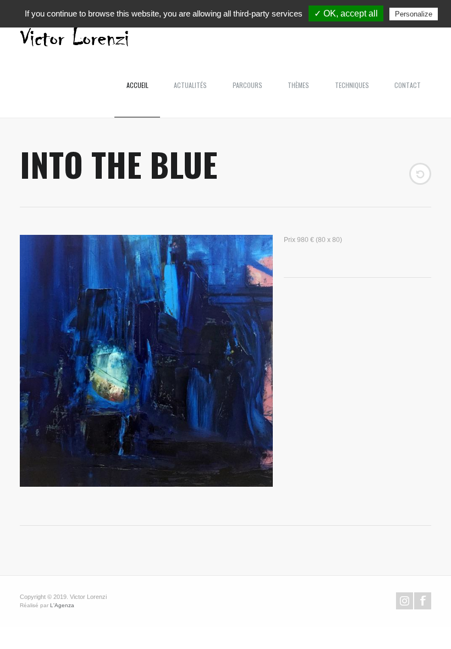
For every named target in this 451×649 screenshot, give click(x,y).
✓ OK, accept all (346, 13)
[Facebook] (422, 600)
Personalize (413, 14)
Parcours (247, 85)
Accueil (137, 85)
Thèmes (298, 85)
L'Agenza (62, 605)
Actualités (190, 85)
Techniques (352, 85)
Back (420, 174)
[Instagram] (404, 600)
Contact (407, 85)
